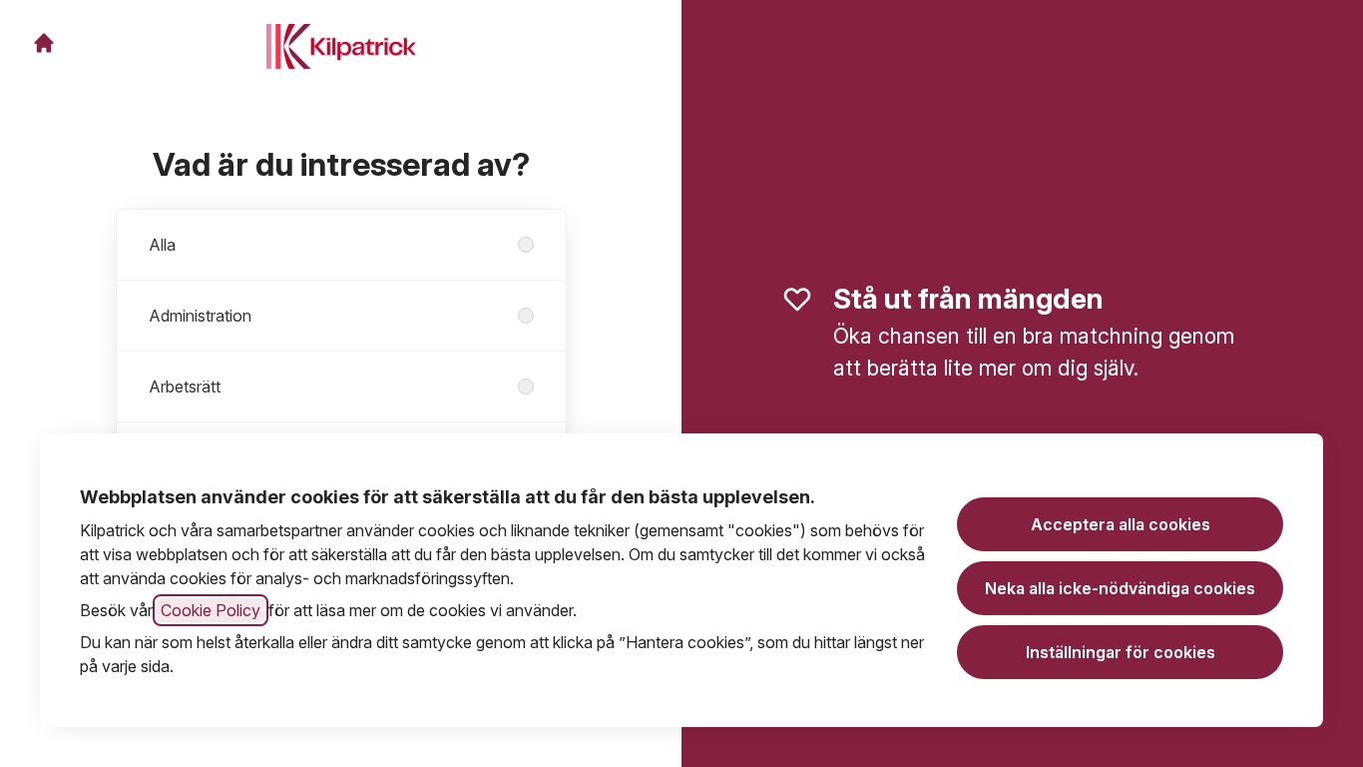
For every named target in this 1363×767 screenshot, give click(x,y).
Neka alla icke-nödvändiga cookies (1120, 588)
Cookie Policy (210, 610)
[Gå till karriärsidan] (44, 43)
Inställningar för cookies (1120, 652)
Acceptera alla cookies (1120, 524)
